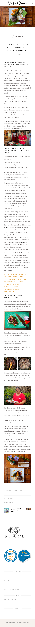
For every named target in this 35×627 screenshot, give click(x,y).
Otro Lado (9, 88)
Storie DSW (8, 580)
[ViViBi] (24, 556)
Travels (7, 584)
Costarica (17, 36)
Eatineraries (18, 54)
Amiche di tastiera (11, 589)
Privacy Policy (10, 599)
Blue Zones (23, 242)
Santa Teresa (20, 71)
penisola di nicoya (11, 490)
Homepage (8, 576)
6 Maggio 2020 (8, 502)
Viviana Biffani (10, 498)
